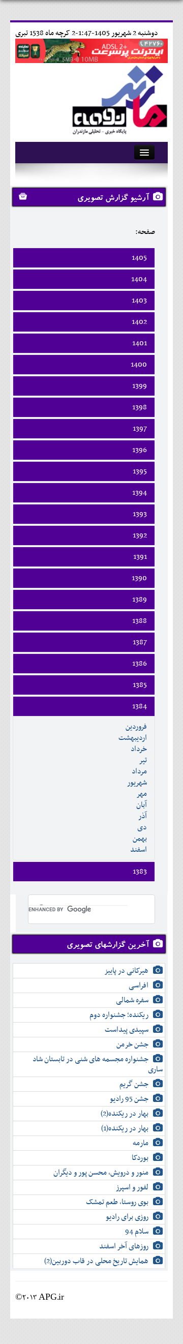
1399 (139, 386)
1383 (140, 871)
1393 (140, 514)
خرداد (139, 749)
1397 (140, 428)
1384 (139, 706)
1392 (140, 535)
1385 (140, 685)
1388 (139, 621)
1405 (139, 257)
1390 (139, 578)
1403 (139, 300)
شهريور (137, 782)
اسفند (138, 849)
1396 (139, 450)
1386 (139, 663)
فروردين (136, 726)
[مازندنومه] (118, 98)
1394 (139, 492)
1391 (140, 556)
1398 (139, 407)
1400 (139, 364)
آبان (141, 805)
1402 (139, 321)
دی (142, 827)
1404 (139, 279)
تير (143, 760)
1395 (140, 471)
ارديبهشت (132, 737)
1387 (140, 642)
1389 (139, 599)
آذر (142, 816)
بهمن (140, 838)
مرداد (139, 771)
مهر (141, 793)
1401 (139, 343)
